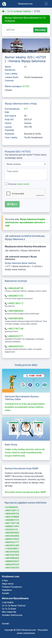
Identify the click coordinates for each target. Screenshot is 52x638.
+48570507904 (12, 555)
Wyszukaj (40, 30)
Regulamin (7, 590)
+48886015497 (12, 526)
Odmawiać (23, 629)
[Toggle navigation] (46, 3)
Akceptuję (18, 184)
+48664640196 (15, 288)
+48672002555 (12, 567)
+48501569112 (15, 303)
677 (26, 109)
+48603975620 (12, 539)
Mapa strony (8, 583)
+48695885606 (15, 311)
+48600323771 (15, 336)
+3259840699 (11, 507)
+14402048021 (12, 548)
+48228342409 (12, 545)
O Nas (5, 580)
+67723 (26, 86)
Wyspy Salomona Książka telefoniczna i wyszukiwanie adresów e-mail (25, 222)
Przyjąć (39, 629)
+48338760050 (12, 552)
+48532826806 (12, 536)
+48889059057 (12, 561)
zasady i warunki (23, 184)
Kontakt (5, 593)
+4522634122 (11, 529)
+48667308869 (12, 517)
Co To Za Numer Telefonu (19, 11)
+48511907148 (15, 328)
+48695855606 (15, 318)
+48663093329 (15, 346)
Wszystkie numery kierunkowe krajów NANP (25, 492)
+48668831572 (15, 295)
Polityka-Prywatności (12, 587)
